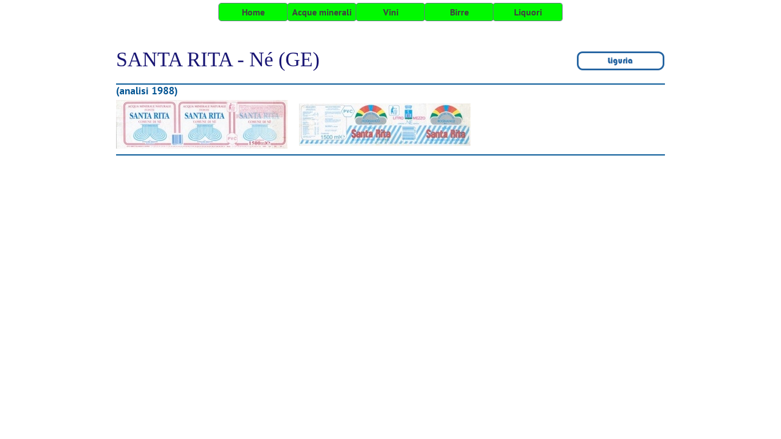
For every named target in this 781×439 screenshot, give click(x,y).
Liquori (528, 12)
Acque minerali (322, 12)
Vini (391, 12)
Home (253, 12)
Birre (459, 12)
